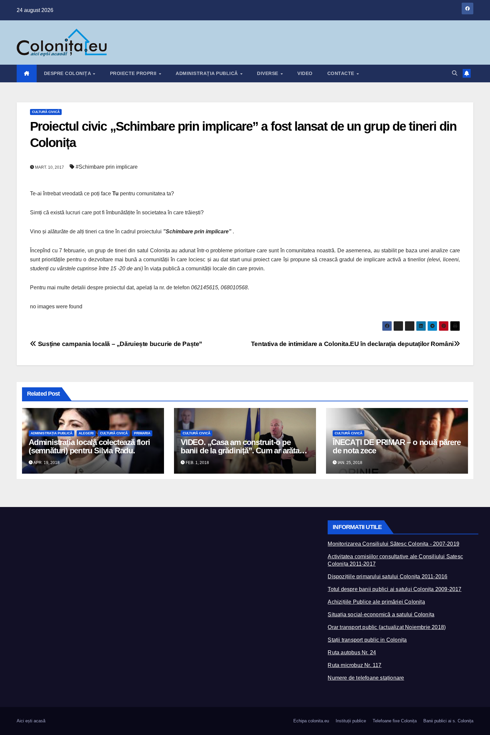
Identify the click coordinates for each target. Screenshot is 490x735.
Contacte (341, 73)
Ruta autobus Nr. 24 (352, 652)
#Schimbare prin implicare (107, 167)
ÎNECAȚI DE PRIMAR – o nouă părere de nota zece (396, 446)
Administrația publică (207, 73)
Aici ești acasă (31, 720)
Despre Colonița (68, 73)
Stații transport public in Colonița (367, 640)
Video (305, 73)
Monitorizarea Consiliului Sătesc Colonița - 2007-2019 (393, 544)
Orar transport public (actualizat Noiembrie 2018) (387, 627)
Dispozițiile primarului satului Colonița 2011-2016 (387, 576)
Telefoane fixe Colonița (395, 720)
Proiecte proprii (134, 73)
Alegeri (86, 433)
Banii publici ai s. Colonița (448, 720)
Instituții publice (351, 720)
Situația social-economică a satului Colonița (381, 614)
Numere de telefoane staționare (366, 678)
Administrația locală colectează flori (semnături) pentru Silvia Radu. (89, 446)
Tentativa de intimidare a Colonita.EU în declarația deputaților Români (352, 343)
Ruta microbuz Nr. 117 (354, 665)
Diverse (268, 73)
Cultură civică (46, 112)
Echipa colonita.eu (311, 720)
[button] (454, 73)
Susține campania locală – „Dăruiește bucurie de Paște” (119, 343)
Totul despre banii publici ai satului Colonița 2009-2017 (394, 589)
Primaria (142, 433)
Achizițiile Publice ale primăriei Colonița (376, 602)
